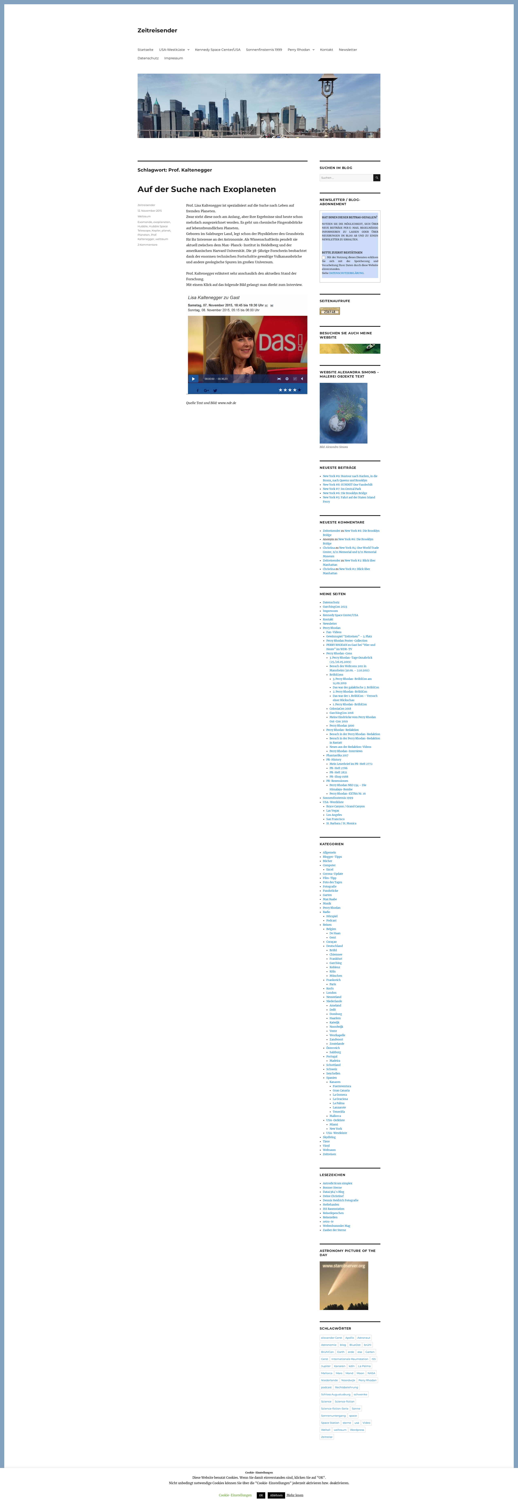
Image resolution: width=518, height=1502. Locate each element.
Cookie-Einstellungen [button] (235, 1495)
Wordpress (357, 1429)
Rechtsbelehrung (346, 1387)
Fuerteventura (342, 1086)
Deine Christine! (333, 1196)
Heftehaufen (331, 1204)
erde (351, 1351)
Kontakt (326, 50)
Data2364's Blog (333, 1192)
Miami (334, 1124)
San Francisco (335, 819)
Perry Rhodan (299, 50)
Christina (329, 548)
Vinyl (326, 1145)
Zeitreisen (329, 1154)
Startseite (145, 50)
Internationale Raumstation (349, 1359)
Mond (349, 1373)
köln (352, 1366)
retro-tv (328, 1221)
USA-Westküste (172, 50)
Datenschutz (148, 58)
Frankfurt (336, 959)
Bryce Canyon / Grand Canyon (345, 806)
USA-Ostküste (335, 1120)
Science (326, 1401)
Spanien (331, 1078)
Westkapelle (337, 1035)
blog (343, 1344)
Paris (333, 984)
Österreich (333, 1048)
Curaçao (331, 942)
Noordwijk (336, 1027)
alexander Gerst (331, 1337)
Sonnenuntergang (333, 1415)
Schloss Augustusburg (335, 1394)
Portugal (331, 1056)
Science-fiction (345, 1401)
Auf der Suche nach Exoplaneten (207, 189)
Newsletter (348, 50)
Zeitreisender (157, 30)
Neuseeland (333, 997)
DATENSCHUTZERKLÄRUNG (346, 273)
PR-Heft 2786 (339, 768)
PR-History (333, 759)
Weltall (325, 1429)
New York (336, 1128)
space (353, 1415)
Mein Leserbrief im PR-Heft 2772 (351, 764)
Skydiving (329, 1137)
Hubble (143, 226)
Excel (329, 869)
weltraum (161, 239)
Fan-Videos (334, 632)
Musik (327, 903)
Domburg (336, 1014)
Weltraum (144, 216)
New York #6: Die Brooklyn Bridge (345, 493)
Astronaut (363, 1337)
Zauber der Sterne (334, 1230)
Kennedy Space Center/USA (217, 50)
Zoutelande (337, 1044)
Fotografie (329, 886)
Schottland (333, 1065)
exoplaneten (161, 222)
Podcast (331, 920)
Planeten (144, 234)
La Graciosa (340, 1099)
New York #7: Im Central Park (342, 489)
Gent (333, 937)
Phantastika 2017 (337, 755)
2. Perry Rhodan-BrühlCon (350, 691)
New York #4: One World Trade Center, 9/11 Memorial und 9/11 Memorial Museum (351, 552)
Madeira (335, 1061)
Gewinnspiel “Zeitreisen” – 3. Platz (349, 636)
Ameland (335, 1005)
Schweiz (331, 1069)
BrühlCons (336, 674)
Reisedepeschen (333, 1213)
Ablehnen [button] (276, 1495)
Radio (326, 912)
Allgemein (329, 852)
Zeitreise (326, 1436)
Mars (339, 1373)
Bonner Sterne (332, 1187)
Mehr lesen (295, 1495)
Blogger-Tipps (332, 857)
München (336, 976)
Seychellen (333, 1073)
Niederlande (334, 1001)
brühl (367, 1344)
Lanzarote (339, 1107)
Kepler (156, 230)
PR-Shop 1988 (339, 776)
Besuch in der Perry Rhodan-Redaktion (355, 734)
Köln (333, 971)
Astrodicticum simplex (337, 1183)
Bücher (327, 861)
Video (366, 1422)
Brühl (333, 950)
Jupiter (326, 1366)
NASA (371, 1373)
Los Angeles (334, 815)
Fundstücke (330, 891)
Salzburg (335, 1052)
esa (360, 1351)
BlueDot (355, 1344)
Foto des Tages (332, 882)
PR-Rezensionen (337, 781)
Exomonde (145, 222)
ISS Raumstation (333, 1209)
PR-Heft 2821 (338, 772)
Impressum (173, 58)
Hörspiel (332, 916)
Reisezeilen (330, 1217)
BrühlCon (327, 1351)
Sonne (356, 1408)
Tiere (326, 1141)
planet (166, 230)
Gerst (324, 1359)
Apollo (349, 1337)
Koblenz (335, 967)
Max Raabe (330, 899)
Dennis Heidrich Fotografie (340, 1200)
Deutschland (334, 946)
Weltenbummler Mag (336, 1226)
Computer (329, 865)
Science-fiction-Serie (334, 1408)
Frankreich (333, 980)
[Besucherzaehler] (350, 311)
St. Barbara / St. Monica (341, 823)
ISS (374, 1359)
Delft (333, 1010)
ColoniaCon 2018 (340, 708)
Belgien (331, 929)
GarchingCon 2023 (335, 606)
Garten (327, 895)
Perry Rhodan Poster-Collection (346, 640)
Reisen (327, 925)
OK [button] (261, 1495)
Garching (336, 963)
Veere (333, 1031)
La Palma (338, 1103)
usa (357, 1422)
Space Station (330, 1422)
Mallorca (335, 1116)
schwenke (360, 1394)
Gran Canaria (341, 1090)
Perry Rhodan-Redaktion (342, 730)
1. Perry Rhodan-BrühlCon (350, 704)
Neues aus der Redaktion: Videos (350, 747)
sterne (347, 1422)
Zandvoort (336, 1039)
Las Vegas (332, 810)
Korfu (330, 988)
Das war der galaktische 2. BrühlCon (356, 687)
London (331, 993)
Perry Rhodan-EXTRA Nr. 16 (348, 793)
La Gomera (340, 1095)
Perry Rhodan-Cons (339, 653)
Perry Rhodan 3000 (342, 725)
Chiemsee (336, 954)
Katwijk (334, 1022)
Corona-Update (333, 874)
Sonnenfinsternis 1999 (264, 50)
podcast (326, 1387)
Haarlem (335, 1018)
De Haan (335, 933)
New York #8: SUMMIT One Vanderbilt (348, 484)
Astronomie (328, 1344)
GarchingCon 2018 (341, 713)
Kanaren (335, 1082)
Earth (341, 1351)
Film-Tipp (329, 878)
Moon (360, 1373)
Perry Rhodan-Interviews (346, 751)
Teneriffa (339, 1111)
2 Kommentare (147, 244)
